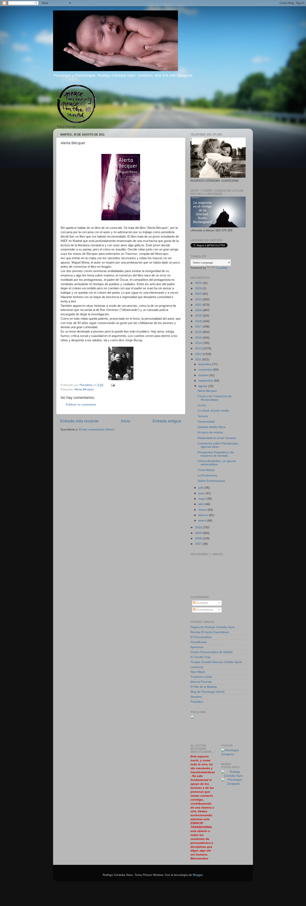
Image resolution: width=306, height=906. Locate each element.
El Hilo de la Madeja (203, 686)
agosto (203, 386)
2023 (199, 293)
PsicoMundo (198, 642)
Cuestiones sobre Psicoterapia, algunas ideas (218, 445)
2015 (199, 337)
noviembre (205, 369)
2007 (199, 543)
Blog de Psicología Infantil (207, 691)
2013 (199, 348)
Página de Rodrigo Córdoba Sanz (212, 627)
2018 (199, 321)
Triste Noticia (206, 470)
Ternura (203, 416)
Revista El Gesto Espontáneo (209, 632)
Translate (221, 267)
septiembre (206, 380)
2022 (199, 299)
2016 (199, 332)
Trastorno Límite (201, 676)
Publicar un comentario (81, 404)
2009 (199, 533)
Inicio (125, 421)
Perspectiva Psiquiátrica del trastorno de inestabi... (216, 454)
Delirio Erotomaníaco (211, 480)
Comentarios (204, 609)
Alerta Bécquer (84, 389)
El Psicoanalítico (201, 637)
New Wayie (197, 671)
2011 (198, 359)
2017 (199, 326)
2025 (199, 283)
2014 (199, 343)
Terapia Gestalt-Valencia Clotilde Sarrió (216, 662)
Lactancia (196, 667)
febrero (203, 515)
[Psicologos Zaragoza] (233, 754)
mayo (202, 498)
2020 (199, 310)
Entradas (201, 602)
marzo (203, 509)
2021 (199, 304)
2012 (199, 354)
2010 (199, 527)
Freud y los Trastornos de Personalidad (214, 398)
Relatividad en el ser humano (217, 438)
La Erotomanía (207, 475)
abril (201, 504)
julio (201, 487)
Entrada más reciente (79, 421)
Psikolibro (196, 701)
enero (202, 520)
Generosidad (206, 421)
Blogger (198, 874)
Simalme (196, 696)
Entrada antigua (167, 421)
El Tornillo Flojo (200, 657)
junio (201, 493)
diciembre (205, 364)
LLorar (202, 405)
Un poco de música (210, 432)
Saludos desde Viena (211, 427)
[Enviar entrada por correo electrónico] (113, 385)
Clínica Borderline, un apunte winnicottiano (217, 463)
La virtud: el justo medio (213, 410)
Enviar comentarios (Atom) (96, 429)
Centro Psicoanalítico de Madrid (211, 652)
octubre (203, 375)
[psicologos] (207, 734)
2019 (199, 315)
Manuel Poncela (201, 681)
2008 (199, 538)
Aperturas (196, 647)
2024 (199, 288)
